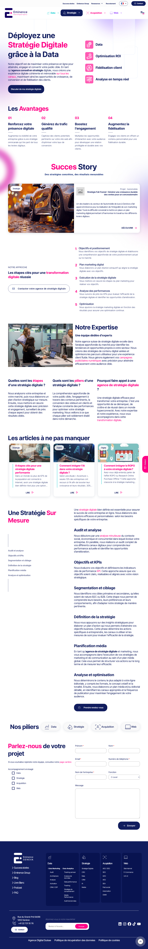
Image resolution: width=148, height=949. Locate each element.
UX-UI (126, 876)
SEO (104, 872)
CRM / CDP (54, 887)
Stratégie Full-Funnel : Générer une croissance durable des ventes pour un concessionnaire (112, 193)
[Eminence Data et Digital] (24, 858)
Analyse (53, 880)
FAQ (16, 892)
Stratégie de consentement (69, 890)
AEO (104, 880)
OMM (105, 895)
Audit (52, 872)
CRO (83, 872)
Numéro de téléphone (118, 759)
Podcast (18, 887)
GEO (104, 876)
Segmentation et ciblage (19, 560)
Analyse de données (68, 877)
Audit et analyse (16, 550)
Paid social (106, 887)
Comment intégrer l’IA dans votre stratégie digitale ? (72, 469)
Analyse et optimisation (19, 575)
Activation (53, 883)
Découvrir (127, 228)
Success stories (68, 4)
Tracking (67, 885)
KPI (98, 571)
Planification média (17, 570)
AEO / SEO (106, 868)
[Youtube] (139, 924)
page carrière (65, 762)
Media (84, 887)
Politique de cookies (109, 940)
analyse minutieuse (110, 535)
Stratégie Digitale (87, 868)
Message (79, 785)
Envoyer (131, 825)
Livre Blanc (19, 882)
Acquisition (96, 13)
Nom (111, 746)
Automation (107, 891)
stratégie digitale (88, 509)
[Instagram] (124, 924)
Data (53, 13)
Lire (28, 492)
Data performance (70, 882)
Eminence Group (83, 4)
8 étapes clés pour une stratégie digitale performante (28, 469)
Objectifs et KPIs (16, 555)
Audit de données (70, 901)
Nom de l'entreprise (84, 772)
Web (116, 13)
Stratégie (71, 12)
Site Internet (128, 868)
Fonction (112, 772)
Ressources (95, 4)
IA (82, 883)
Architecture (54, 876)
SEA (104, 883)
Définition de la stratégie (19, 565)
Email (77, 759)
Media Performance (68, 896)
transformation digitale (109, 420)
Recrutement (111, 4)
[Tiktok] (134, 924)
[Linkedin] (120, 924)
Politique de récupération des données (74, 940)
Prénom (78, 746)
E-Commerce (128, 872)
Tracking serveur (70, 872)
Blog (16, 877)
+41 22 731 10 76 (26, 923)
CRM (83, 880)
